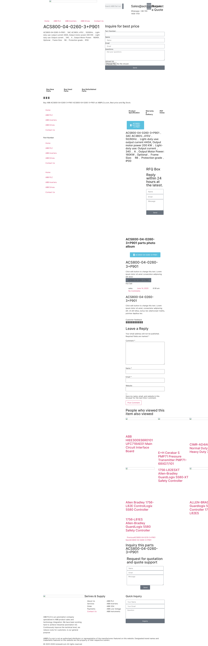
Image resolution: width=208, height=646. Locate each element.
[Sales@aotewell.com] (128, 6)
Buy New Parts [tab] (50, 90)
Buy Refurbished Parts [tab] (89, 90)
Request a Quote (157, 8)
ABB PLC (57, 21)
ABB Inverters (70, 21)
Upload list (109, 61)
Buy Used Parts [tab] (68, 90)
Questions (109, 49)
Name (107, 37)
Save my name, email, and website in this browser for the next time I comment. (142, 397)
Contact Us (98, 21)
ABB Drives (85, 21)
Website (129, 385)
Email (107, 43)
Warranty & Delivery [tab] (150, 112)
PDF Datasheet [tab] (164, 112)
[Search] (123, 6)
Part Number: (110, 31)
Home (46, 21)
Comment (130, 340)
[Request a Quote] (149, 6)
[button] (44, 98)
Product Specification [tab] (134, 112)
